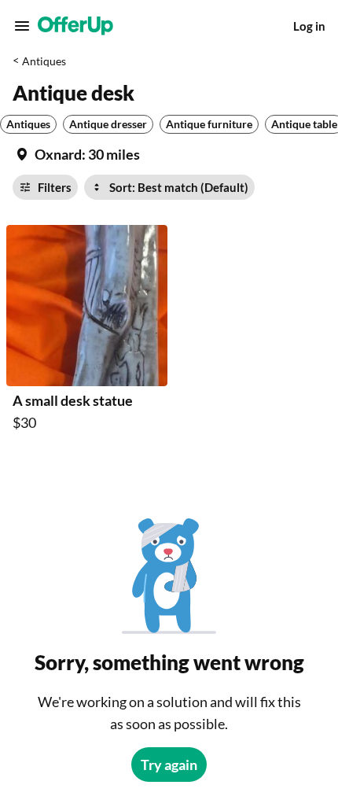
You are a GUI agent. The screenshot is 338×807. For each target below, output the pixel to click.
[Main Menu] (22, 26)
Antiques (44, 61)
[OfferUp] (75, 26)
